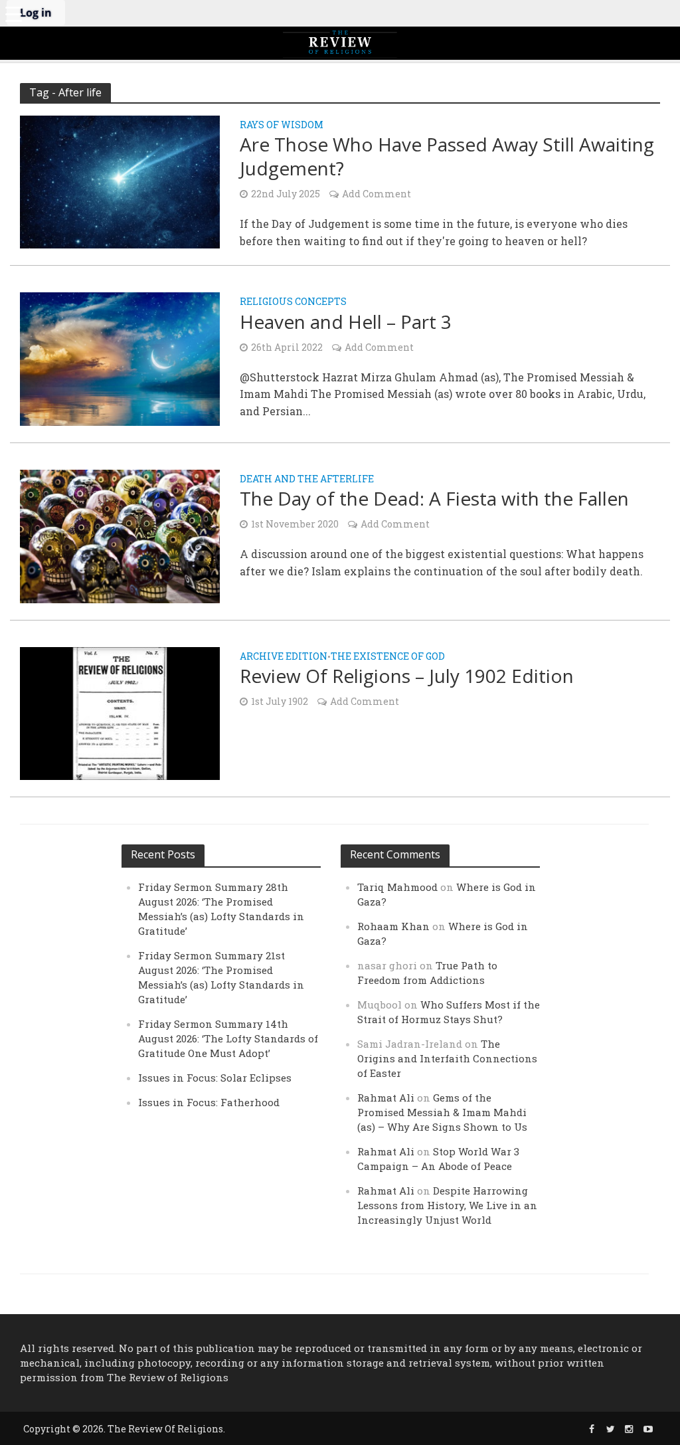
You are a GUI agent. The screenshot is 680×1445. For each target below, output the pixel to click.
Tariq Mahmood (397, 887)
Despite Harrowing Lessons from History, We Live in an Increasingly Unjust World (447, 1205)
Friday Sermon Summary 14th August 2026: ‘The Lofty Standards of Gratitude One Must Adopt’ (228, 1038)
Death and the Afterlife (307, 479)
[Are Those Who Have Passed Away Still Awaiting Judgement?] (120, 180)
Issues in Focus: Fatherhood (209, 1102)
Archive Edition (283, 657)
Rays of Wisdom (281, 125)
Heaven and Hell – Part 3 (346, 322)
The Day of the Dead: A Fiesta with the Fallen (434, 498)
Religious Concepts (293, 302)
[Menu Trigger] (13, 13)
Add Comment (376, 193)
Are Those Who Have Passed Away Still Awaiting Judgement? (447, 156)
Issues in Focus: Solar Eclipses (215, 1077)
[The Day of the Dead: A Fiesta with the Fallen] (120, 534)
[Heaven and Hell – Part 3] (120, 358)
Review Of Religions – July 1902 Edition (407, 676)
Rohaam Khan (393, 926)
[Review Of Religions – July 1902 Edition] (120, 712)
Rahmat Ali (385, 1097)
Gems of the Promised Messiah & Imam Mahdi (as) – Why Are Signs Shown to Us (442, 1112)
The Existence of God (388, 657)
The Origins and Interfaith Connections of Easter (447, 1058)
